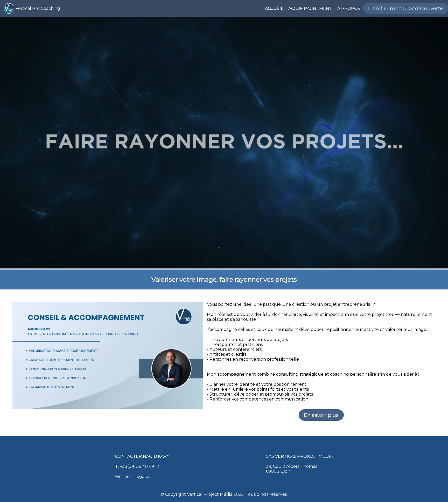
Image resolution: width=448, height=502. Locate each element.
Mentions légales (132, 476)
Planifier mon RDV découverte (405, 8)
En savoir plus (321, 415)
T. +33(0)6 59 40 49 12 (137, 466)
